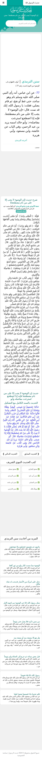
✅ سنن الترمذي (13, 476)
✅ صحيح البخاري (34, 469)
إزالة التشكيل (21, 211)
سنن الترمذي (30, 81)
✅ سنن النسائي (34, 482)
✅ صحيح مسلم (14, 469)
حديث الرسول (13, 753)
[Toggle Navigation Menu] (3, 3)
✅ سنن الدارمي (13, 489)
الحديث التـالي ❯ (10, 454)
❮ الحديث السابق (31, 454)
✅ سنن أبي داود (34, 476)
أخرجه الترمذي (21, 140)
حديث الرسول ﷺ (32, 3)
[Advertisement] (21, 57)
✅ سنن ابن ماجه (13, 482)
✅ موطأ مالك (35, 489)
